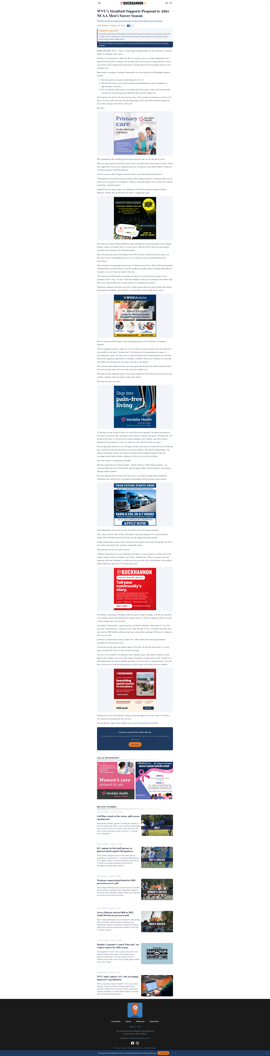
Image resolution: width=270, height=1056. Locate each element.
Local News (115, 1021)
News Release (102, 972)
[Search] (170, 3)
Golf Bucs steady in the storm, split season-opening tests (118, 817)
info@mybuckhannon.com (140, 1038)
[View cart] (166, 3)
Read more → (120, 39)
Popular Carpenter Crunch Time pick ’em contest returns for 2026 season (118, 946)
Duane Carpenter (103, 812)
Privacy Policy (120, 1048)
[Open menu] (99, 3)
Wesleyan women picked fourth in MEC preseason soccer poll (116, 882)
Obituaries (140, 1021)
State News (154, 1021)
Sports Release (102, 876)
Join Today (163, 1053)
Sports (128, 1021)
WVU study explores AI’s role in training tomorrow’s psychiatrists (117, 978)
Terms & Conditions (135, 1048)
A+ (132, 25)
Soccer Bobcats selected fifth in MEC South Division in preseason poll (115, 914)
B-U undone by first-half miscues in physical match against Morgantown (115, 849)
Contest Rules (149, 1048)
